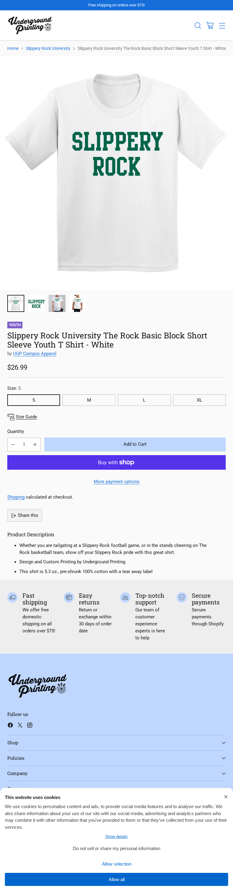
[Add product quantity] (34, 444)
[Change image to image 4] (77, 303)
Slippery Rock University (48, 48)
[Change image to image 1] (15, 303)
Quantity (15, 431)
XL (199, 400)
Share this (28, 515)
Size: (14, 388)
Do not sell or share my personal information (116, 848)
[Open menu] (222, 25)
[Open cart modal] (210, 25)
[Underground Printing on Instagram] (29, 726)
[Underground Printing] (30, 25)
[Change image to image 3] (57, 303)
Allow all (117, 879)
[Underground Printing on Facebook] (10, 726)
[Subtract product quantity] (13, 444)
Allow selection (116, 863)
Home (13, 48)
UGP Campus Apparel (34, 353)
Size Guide (26, 417)
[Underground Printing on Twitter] (20, 726)
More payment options (117, 481)
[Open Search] (197, 25)
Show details (116, 836)
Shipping (16, 497)
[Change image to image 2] (36, 303)
